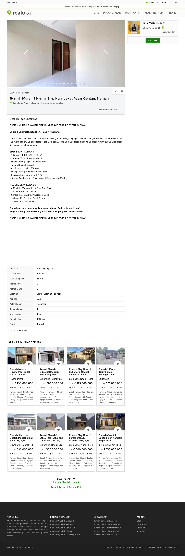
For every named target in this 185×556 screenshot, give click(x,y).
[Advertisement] (66, 241)
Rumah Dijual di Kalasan (105, 521)
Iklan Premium (153, 12)
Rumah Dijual (78, 7)
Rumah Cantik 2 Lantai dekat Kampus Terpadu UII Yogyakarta (110, 439)
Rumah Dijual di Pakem (61, 524)
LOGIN (152, 3)
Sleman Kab (106, 7)
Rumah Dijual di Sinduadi (62, 521)
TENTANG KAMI (154, 547)
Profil (172, 12)
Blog (139, 521)
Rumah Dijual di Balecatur (106, 534)
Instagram (142, 524)
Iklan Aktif (132, 12)
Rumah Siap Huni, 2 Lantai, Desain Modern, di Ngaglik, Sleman (80, 439)
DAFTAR (163, 3)
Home (67, 7)
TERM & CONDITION (114, 547)
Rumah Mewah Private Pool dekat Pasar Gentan (20, 372)
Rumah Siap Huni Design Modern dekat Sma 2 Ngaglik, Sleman (21, 439)
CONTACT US (171, 547)
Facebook (141, 528)
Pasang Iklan (112, 12)
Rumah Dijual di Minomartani (107, 528)
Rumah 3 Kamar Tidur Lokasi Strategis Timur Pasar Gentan (107, 373)
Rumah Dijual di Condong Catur (65, 534)
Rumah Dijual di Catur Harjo (107, 531)
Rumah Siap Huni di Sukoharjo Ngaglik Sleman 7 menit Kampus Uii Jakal (80, 373)
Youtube (141, 531)
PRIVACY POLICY (135, 547)
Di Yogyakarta (93, 7)
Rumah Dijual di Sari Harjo (62, 528)
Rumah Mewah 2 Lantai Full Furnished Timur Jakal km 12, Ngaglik (51, 439)
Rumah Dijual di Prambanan (107, 524)
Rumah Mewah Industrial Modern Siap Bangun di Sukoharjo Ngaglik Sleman (49, 374)
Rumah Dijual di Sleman (61, 531)
